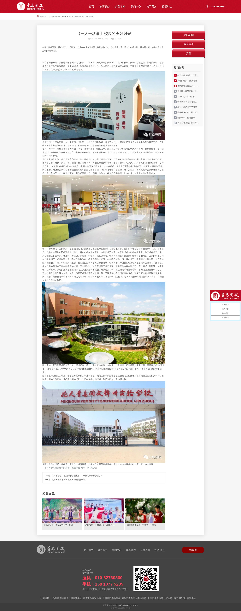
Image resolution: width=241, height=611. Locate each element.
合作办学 (145, 550)
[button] (162, 514)
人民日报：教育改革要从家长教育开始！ (69, 479)
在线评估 (193, 550)
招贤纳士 (167, 6)
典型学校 (120, 6)
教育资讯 (65, 17)
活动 (188, 53)
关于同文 (151, 6)
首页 (91, 6)
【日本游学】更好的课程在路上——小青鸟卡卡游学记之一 (77, 476)
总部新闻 (189, 35)
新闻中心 (136, 6)
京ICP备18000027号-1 (120, 608)
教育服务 (105, 6)
